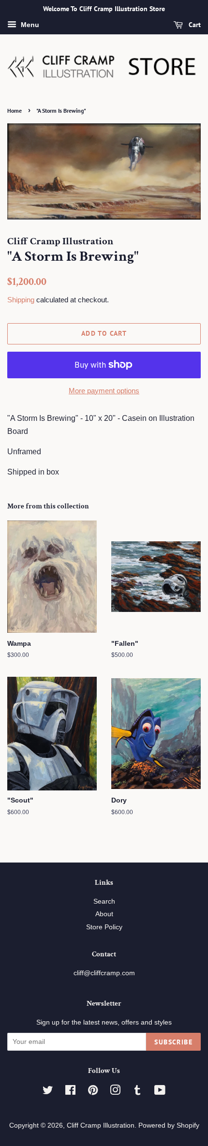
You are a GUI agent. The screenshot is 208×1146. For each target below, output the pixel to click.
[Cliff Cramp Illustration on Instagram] (115, 1092)
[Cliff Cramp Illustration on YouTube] (159, 1092)
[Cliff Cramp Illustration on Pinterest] (93, 1092)
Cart (194, 24)
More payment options (104, 391)
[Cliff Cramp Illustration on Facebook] (70, 1092)
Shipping (20, 300)
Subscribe (173, 1042)
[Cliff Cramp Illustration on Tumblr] (137, 1092)
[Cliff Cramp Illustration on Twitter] (48, 1092)
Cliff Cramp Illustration (100, 1125)
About (104, 914)
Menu (29, 25)
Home (14, 110)
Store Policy (104, 927)
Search (104, 901)
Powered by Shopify (168, 1125)
